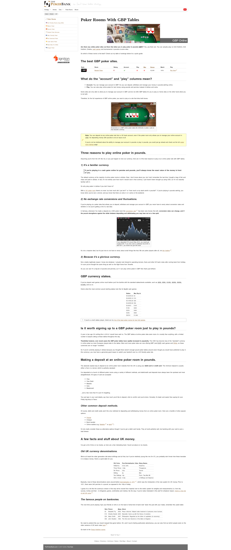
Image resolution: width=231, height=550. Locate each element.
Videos (96, 541)
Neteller (102, 424)
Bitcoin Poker (51, 26)
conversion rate (131, 211)
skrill (110, 424)
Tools (60, 9)
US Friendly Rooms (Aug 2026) (56, 23)
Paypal (89, 418)
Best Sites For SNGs (53, 44)
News (116, 541)
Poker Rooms (69, 9)
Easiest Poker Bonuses (53, 32)
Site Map (122, 541)
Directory (103, 541)
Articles (55, 9)
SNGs (175, 343)
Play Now (173, 70)
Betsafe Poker (99, 70)
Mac (145, 67)
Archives (110, 541)
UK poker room (91, 190)
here (104, 525)
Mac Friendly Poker (52, 35)
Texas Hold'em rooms (98, 529)
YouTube (70, 547)
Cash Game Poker (52, 41)
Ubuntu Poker (51, 29)
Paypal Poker (51, 48)
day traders (166, 250)
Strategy (46, 9)
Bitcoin (76, 9)
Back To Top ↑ (115, 535)
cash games (97, 49)
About (128, 541)
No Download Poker (53, 38)
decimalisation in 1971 (127, 482)
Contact (134, 541)
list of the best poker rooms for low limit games (129, 320)
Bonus (152, 67)
